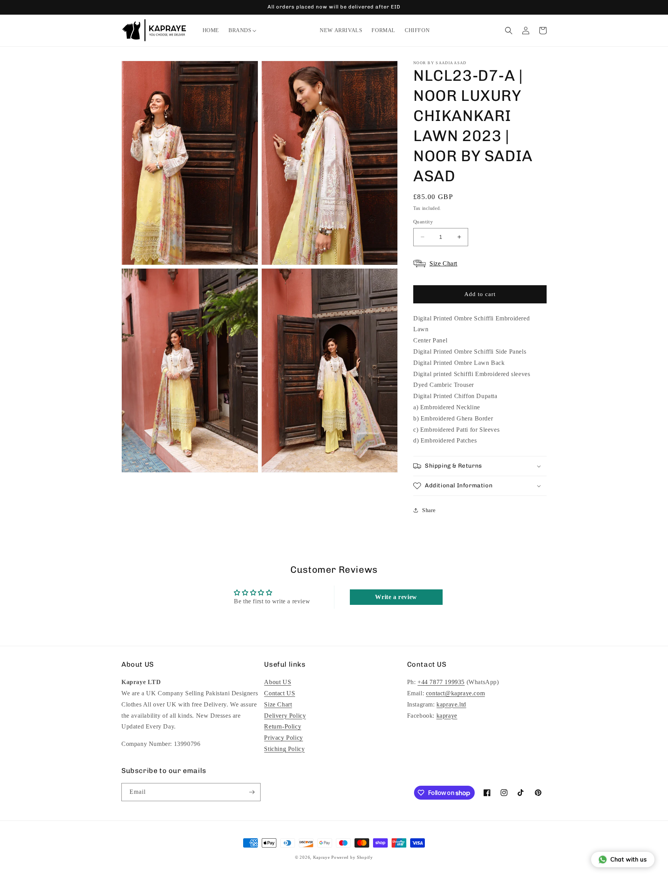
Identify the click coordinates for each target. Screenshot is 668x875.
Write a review (396, 597)
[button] (240, 30)
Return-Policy (282, 726)
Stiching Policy (284, 749)
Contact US (279, 693)
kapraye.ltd (451, 704)
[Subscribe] (251, 792)
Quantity (423, 222)
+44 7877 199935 (441, 682)
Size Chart (278, 704)
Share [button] (429, 510)
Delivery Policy (285, 715)
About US (277, 682)
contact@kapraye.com (455, 693)
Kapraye (321, 857)
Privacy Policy (283, 737)
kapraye (446, 715)
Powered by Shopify (352, 857)
